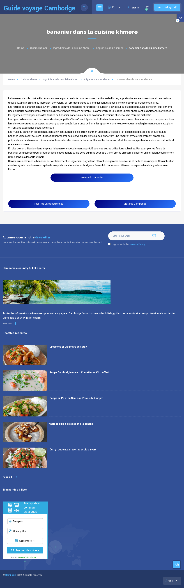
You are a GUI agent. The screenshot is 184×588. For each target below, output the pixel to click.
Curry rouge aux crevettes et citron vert (72, 449)
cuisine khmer (25, 161)
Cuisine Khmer (38, 48)
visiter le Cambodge (135, 203)
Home (20, 48)
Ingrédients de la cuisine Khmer (72, 48)
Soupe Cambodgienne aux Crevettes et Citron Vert (79, 372)
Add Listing (165, 7)
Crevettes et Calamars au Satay (68, 346)
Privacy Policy (137, 244)
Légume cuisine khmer (109, 48)
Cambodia (10, 575)
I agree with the (128, 244)
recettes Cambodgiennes (48, 203)
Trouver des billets (27, 550)
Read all (7, 477)
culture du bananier (92, 177)
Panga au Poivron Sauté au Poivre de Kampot (76, 398)
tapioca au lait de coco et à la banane (71, 423)
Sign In (135, 7)
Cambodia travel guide (27, 557)
